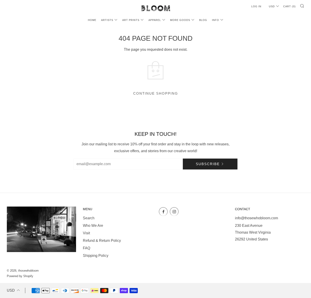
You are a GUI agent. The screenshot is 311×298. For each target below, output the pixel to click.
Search (88, 218)
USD (272, 6)
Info (215, 20)
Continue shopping (155, 93)
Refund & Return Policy (102, 240)
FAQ (86, 248)
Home (92, 20)
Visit (86, 233)
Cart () (289, 6)
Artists (107, 20)
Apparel (154, 20)
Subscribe (208, 164)
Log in (256, 6)
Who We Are (93, 225)
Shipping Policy (95, 256)
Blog (203, 20)
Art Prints (130, 20)
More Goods (180, 20)
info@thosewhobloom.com (256, 218)
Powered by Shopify (20, 276)
